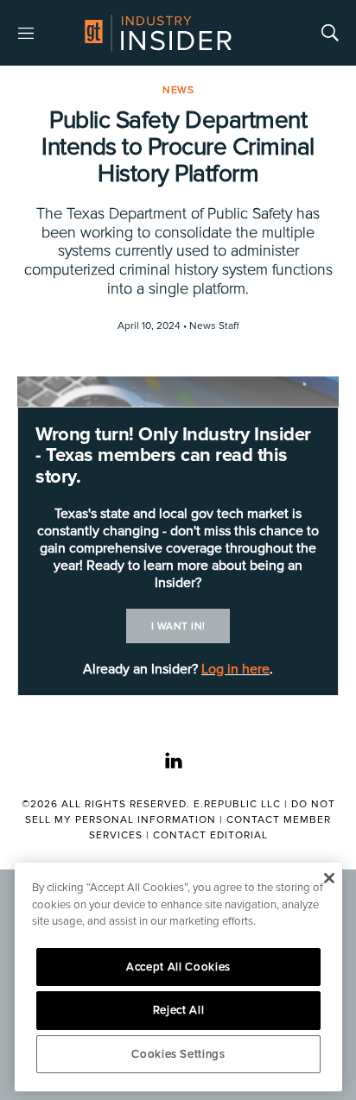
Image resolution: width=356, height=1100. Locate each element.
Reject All (179, 1010)
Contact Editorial (210, 835)
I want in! (178, 626)
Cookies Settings (178, 1054)
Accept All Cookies (178, 967)
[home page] (158, 33)
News (178, 90)
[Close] (329, 878)
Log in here (235, 669)
